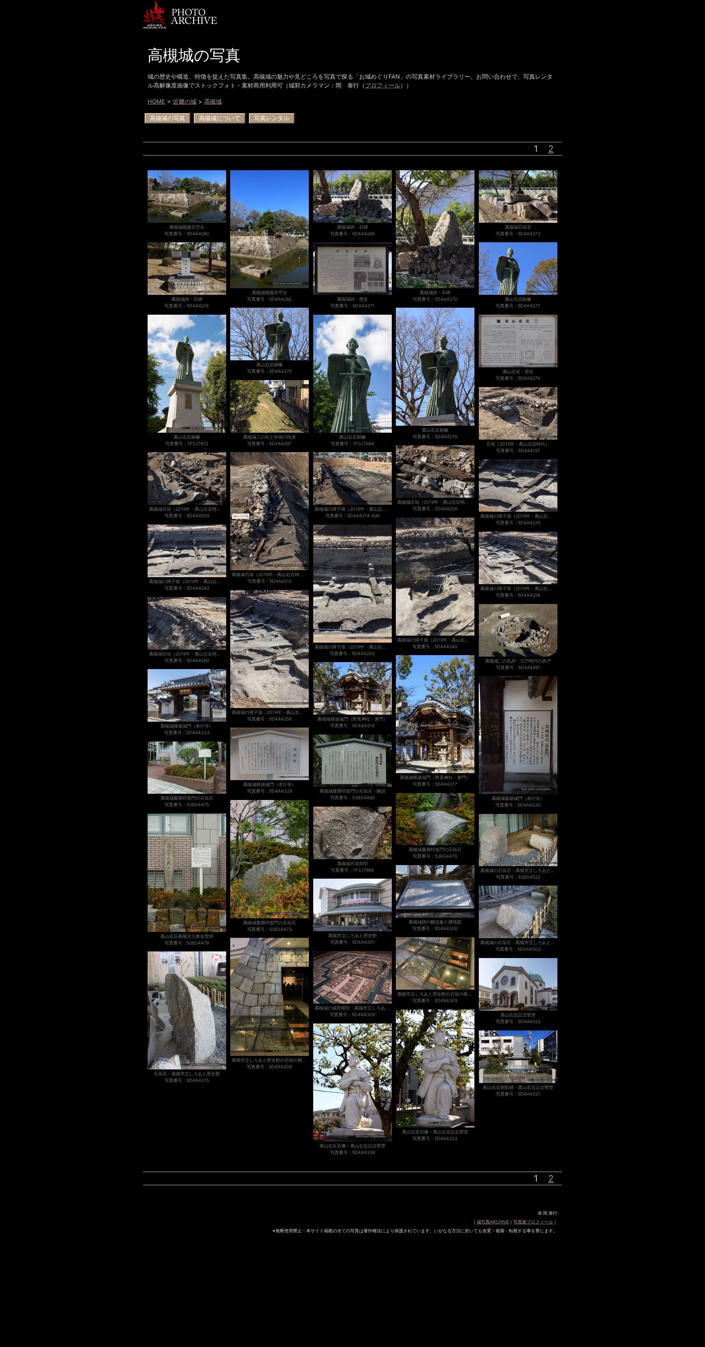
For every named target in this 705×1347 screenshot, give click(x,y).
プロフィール (382, 85)
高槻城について (219, 118)
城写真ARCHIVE (493, 1222)
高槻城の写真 (167, 118)
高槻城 (213, 101)
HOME (156, 101)
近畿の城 (184, 101)
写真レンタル (271, 118)
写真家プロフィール (533, 1222)
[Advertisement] (352, 1295)
